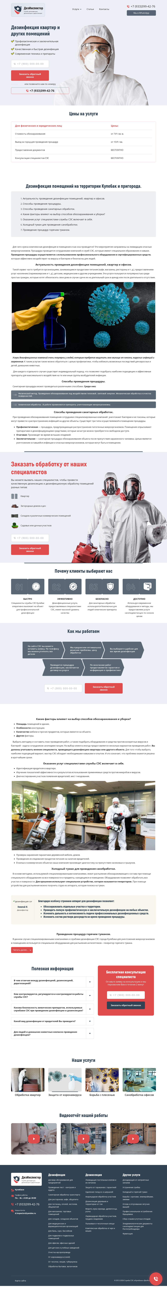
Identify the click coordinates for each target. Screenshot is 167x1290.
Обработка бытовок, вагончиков (62, 1266)
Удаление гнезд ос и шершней (99, 1192)
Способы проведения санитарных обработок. (49, 208)
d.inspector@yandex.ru (25, 1213)
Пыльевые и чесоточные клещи (99, 1223)
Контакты (104, 9)
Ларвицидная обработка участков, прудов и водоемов (101, 1217)
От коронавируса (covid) (59, 1257)
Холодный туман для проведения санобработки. (50, 224)
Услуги (75, 9)
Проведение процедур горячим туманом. (46, 229)
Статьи (90, 9)
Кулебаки (19, 1189)
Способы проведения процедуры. (42, 203)
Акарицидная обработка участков (100, 1196)
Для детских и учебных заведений (63, 1247)
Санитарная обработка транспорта (64, 1194)
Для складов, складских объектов (63, 1219)
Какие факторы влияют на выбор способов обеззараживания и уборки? (64, 214)
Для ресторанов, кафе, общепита (63, 1199)
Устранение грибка (131, 1187)
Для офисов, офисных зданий (61, 1243)
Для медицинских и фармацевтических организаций (63, 1225)
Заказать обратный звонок (30, 75)
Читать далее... (20, 949)
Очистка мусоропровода (59, 1252)
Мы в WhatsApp (141, 12)
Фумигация (128, 1233)
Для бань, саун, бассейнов (60, 1231)
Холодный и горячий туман (135, 1192)
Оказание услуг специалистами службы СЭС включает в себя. (58, 219)
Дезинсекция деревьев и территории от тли (96, 1202)
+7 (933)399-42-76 (143, 6)
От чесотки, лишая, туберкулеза (62, 1261)
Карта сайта (20, 1280)
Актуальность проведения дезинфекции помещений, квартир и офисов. (64, 198)
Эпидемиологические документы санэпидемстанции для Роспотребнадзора (137, 1226)
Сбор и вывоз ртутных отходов (136, 1219)
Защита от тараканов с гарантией (100, 1187)
